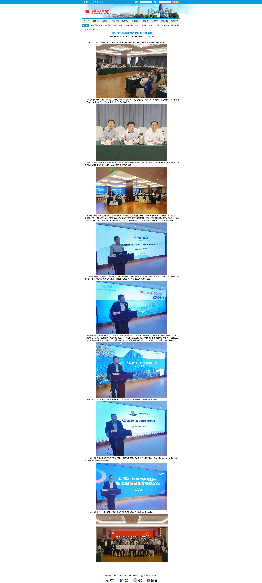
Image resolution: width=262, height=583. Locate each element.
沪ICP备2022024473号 (150, 575)
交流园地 (174, 21)
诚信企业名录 (139, 25)
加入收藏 (88, 2)
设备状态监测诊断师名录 (124, 25)
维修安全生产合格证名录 (172, 25)
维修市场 (115, 21)
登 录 (176, 2)
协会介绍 (96, 21)
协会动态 (105, 21)
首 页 (86, 21)
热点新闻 (92, 29)
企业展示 (154, 21)
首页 (86, 29)
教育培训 (125, 21)
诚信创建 (145, 21)
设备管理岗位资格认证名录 (105, 25)
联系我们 (100, 2)
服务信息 (135, 21)
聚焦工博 (164, 21)
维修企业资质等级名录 (154, 25)
